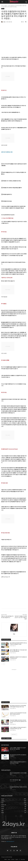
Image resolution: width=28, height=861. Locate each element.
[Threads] (20, 850)
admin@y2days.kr (10, 841)
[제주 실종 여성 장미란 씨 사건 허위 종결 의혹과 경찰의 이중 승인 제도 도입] (5, 707)
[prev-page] (2, 664)
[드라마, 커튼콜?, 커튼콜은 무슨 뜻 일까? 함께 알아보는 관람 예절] (5, 750)
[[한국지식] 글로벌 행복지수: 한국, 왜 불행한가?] (5, 775)
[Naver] (17, 850)
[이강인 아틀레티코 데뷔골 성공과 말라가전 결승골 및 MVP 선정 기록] (5, 729)
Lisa (4, 21)
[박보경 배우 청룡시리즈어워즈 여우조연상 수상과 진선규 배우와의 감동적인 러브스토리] (5, 722)
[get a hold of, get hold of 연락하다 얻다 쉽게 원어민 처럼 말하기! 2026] (5, 645)
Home (2, 5)
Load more (13, 734)
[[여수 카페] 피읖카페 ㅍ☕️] (5, 782)
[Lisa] (2, 22)
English (5, 5)
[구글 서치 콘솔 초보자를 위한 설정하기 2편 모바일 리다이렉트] (5, 764)
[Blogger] (7, 850)
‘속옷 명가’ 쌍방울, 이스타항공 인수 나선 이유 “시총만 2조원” (21, 617)
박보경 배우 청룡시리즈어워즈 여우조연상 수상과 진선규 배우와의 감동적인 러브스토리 (18, 721)
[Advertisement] (14, 39)
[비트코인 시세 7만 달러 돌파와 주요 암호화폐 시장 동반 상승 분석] (5, 715)
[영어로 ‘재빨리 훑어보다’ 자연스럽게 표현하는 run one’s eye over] (5, 652)
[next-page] (4, 664)
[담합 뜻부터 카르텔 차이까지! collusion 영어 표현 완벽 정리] (5, 659)
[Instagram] (14, 850)
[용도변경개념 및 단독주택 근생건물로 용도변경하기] (5, 757)
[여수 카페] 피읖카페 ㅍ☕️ (15, 779)
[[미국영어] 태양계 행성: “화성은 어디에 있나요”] (5, 789)
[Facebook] (11, 850)
